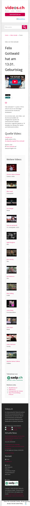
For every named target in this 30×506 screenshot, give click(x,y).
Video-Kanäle (13, 35)
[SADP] (15, 378)
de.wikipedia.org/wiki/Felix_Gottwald (14, 141)
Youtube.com (8, 137)
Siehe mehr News (9, 453)
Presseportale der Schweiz (16, 391)
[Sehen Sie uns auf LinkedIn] (14, 429)
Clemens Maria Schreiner (13, 174)
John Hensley (10, 259)
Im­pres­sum (12, 494)
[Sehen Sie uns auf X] (16, 427)
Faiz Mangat (10, 208)
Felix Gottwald (10, 146)
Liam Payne (10, 327)
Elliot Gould (10, 191)
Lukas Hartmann (11, 344)
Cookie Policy (19, 503)
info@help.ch (8, 461)
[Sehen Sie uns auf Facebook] (8, 427)
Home (6, 35)
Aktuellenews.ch (13, 388)
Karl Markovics (10, 276)
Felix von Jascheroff (12, 225)
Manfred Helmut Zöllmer (13, 361)
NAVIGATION (14, 14)
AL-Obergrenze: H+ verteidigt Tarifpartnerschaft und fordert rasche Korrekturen (14, 446)
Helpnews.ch (12, 389)
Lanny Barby (10, 310)
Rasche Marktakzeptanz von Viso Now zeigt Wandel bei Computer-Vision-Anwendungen (14, 438)
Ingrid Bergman (11, 242)
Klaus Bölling (10, 293)
